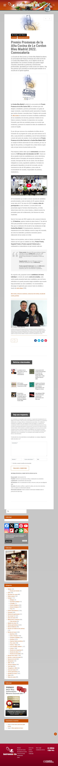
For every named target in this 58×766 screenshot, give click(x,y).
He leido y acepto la (22, 463)
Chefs (9, 592)
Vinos (11, 608)
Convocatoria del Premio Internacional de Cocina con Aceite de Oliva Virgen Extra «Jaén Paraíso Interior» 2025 (40, 374)
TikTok (16, 530)
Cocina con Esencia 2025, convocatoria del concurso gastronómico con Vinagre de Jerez (40, 386)
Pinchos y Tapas (13, 644)
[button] (5, 5)
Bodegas (12, 600)
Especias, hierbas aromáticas (16, 641)
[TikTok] (50, 750)
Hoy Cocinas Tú (11, 616)
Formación (14, 37)
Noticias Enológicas (14, 607)
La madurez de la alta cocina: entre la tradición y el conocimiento (22, 372)
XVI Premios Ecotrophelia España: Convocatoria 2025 (22, 385)
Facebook (6, 525)
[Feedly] (51, 750)
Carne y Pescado (14, 635)
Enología (9, 598)
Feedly (21, 530)
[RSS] (53, 750)
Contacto (31, 751)
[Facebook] (47, 748)
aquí (21, 491)
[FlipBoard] (49, 750)
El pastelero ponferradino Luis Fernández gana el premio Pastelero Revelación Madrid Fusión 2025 (21, 397)
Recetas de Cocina (12, 632)
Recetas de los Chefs (12, 655)
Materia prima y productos (13, 619)
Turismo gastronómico (13, 671)
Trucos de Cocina (11, 670)
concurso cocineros (22, 293)
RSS (26, 530)
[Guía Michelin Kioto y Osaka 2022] (50, 18)
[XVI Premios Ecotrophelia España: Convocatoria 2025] (14, 384)
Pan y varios (12, 643)
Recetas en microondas (15, 653)
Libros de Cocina (11, 617)
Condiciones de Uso (40, 749)
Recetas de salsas (14, 652)
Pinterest (21, 525)
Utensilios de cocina (12, 673)
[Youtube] (53, 748)
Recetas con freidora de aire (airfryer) (16, 628)
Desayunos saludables (15, 637)
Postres (12, 648)
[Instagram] (47, 750)
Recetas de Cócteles (14, 591)
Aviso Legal (38, 748)
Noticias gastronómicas (23, 37)
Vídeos (9, 675)
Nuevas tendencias (12, 626)
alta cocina (16, 115)
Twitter (11, 525)
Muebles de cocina (12, 623)
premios (17, 295)
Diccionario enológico (15, 601)
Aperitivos (12, 634)
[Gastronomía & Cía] (23, 5)
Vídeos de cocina (11, 677)
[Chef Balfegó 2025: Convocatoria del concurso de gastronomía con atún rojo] (32, 395)
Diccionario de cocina (12, 594)
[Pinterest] (51, 748)
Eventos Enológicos (14, 605)
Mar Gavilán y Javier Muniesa (19, 35)
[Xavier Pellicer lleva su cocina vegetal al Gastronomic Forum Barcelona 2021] (46, 18)
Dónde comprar (11, 596)
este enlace (20, 288)
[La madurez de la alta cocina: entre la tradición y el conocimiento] (14, 371)
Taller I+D (10, 662)
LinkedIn (16, 525)
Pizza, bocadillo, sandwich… (16, 646)
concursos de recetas (33, 293)
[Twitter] (49, 748)
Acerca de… (31, 748)
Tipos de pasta (13, 621)
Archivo (30, 749)
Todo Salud (10, 666)
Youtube (26, 525)
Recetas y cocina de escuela (14, 657)
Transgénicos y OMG (12, 668)
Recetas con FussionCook (16, 650)
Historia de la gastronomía (13, 614)
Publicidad (31, 753)
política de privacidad (26, 463)
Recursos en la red (12, 659)
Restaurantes (11, 661)
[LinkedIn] (50, 748)
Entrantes (12, 639)
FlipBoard (11, 530)
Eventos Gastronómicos (13, 610)
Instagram (6, 530)
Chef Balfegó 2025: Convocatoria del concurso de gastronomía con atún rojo (40, 396)
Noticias (19, 748)
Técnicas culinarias (12, 664)
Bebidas (9, 589)
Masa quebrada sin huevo (17, 728)
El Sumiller (12, 603)
